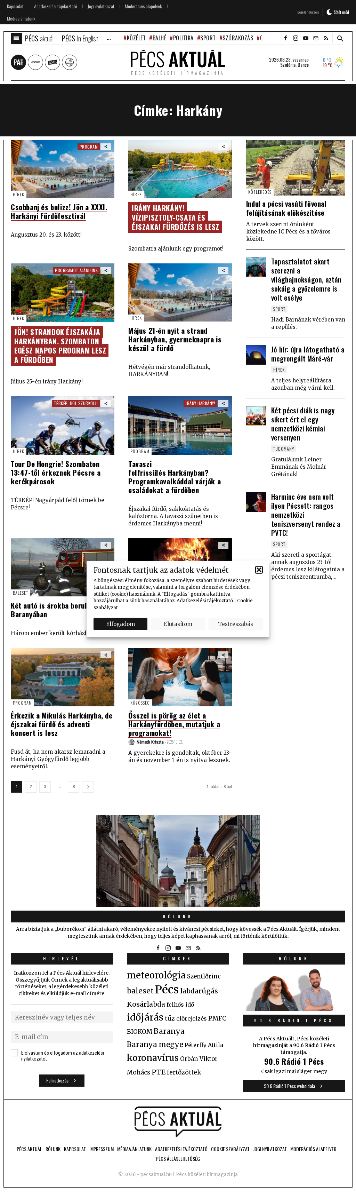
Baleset (20, 593)
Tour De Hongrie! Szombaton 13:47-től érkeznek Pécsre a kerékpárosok (55, 472)
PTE (158, 1072)
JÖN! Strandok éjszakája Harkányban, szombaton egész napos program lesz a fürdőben (60, 345)
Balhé (159, 38)
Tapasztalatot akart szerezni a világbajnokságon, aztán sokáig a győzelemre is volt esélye (306, 279)
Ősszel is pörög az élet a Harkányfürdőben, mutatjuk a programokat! (174, 724)
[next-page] (88, 787)
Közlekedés (260, 192)
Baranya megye (155, 1044)
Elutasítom (178, 623)
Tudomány (283, 449)
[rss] (326, 38)
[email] (316, 38)
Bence (303, 64)
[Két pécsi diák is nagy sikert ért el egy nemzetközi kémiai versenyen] (256, 416)
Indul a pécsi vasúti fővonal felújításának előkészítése (286, 208)
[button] (259, 569)
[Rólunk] (178, 861)
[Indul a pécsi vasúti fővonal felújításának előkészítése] (295, 168)
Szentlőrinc (204, 976)
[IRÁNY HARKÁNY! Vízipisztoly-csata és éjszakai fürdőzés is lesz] (180, 169)
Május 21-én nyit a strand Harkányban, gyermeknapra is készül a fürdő (174, 339)
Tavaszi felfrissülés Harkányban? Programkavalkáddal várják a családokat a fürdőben (174, 476)
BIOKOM (139, 1032)
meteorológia (156, 975)
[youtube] (305, 38)
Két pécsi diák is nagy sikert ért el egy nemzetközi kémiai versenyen (302, 424)
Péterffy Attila (204, 1044)
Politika (183, 38)
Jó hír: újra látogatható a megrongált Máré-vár (308, 354)
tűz (170, 1018)
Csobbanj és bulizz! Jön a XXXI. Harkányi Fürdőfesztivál (59, 211)
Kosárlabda (146, 1004)
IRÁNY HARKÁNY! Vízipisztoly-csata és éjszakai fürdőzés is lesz (175, 217)
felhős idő (180, 1004)
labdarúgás (199, 991)
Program (139, 451)
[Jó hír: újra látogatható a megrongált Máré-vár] (256, 355)
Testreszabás (235, 623)
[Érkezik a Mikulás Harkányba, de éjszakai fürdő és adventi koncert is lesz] (62, 677)
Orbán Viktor (199, 1059)
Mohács (138, 1072)
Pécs (167, 989)
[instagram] (295, 38)
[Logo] (178, 1121)
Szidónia (288, 64)
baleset (140, 990)
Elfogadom (120, 623)
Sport (208, 38)
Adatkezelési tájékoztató (205, 601)
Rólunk (178, 916)
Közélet (136, 38)
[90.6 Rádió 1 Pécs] (294, 1009)
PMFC (217, 1018)
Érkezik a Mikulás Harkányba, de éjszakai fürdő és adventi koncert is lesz (62, 724)
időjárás (145, 1017)
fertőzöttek (184, 1072)
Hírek (18, 194)
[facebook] (285, 38)
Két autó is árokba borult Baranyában (50, 609)
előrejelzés (191, 1018)
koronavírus (153, 1057)
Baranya (169, 1031)
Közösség (140, 703)
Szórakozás (237, 38)
